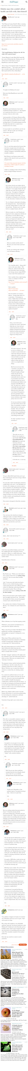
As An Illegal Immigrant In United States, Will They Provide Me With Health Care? (18, 1013)
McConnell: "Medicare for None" (18, 972)
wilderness (11, 102)
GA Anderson (11, 614)
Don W (9, 17)
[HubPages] (14, 2)
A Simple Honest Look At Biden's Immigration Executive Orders (17, 1028)
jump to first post (15, 944)
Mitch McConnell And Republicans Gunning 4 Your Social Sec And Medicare (17, 1048)
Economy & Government (18, 987)
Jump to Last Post (11, 14)
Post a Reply (23, 944)
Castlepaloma (11, 909)
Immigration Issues (17, 1023)
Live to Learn (12, 469)
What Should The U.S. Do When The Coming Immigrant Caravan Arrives (17, 955)
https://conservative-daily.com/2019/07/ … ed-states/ (16, 289)
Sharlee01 (11, 508)
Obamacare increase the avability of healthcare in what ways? (17, 992)
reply (3, 78)
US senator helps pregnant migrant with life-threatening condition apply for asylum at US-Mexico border (15, 164)
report (6, 78)
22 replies (14, 465)
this (11, 84)
